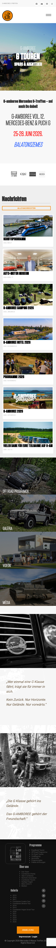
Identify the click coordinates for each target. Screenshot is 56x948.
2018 (14, 906)
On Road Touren (37, 854)
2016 (14, 897)
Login (34, 937)
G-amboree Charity (28, 874)
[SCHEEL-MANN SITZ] (32, 174)
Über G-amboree (27, 876)
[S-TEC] (14, 174)
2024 (14, 920)
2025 (14, 922)
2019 (14, 908)
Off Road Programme (39, 852)
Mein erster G (26, 884)
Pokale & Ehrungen (38, 862)
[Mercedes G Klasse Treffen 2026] (7, 15)
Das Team (25, 872)
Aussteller (35, 858)
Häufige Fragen (27, 882)
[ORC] (23, 174)
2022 (14, 916)
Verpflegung (35, 856)
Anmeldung (28, 930)
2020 (14, 912)
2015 (14, 895)
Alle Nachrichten (26, 208)
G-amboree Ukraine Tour (22, 903)
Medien (24, 886)
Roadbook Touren (37, 850)
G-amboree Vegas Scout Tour (24, 910)
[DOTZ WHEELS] (42, 174)
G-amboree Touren (28, 880)
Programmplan (36, 860)
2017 (14, 899)
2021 (14, 914)
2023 (14, 918)
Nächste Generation (29, 878)
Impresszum (25, 937)
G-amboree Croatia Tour (21, 901)
